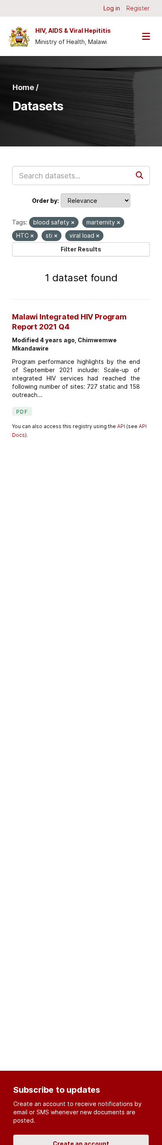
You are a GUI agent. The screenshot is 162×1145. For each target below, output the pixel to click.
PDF (22, 412)
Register (138, 8)
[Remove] (72, 223)
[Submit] (140, 175)
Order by (44, 200)
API (121, 426)
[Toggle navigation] (145, 36)
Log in (111, 8)
